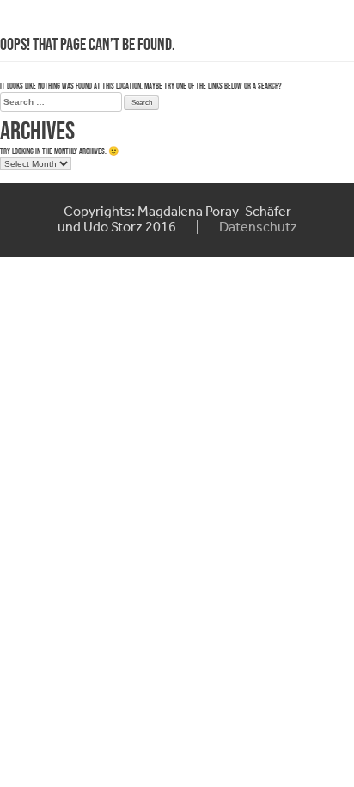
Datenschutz (258, 228)
